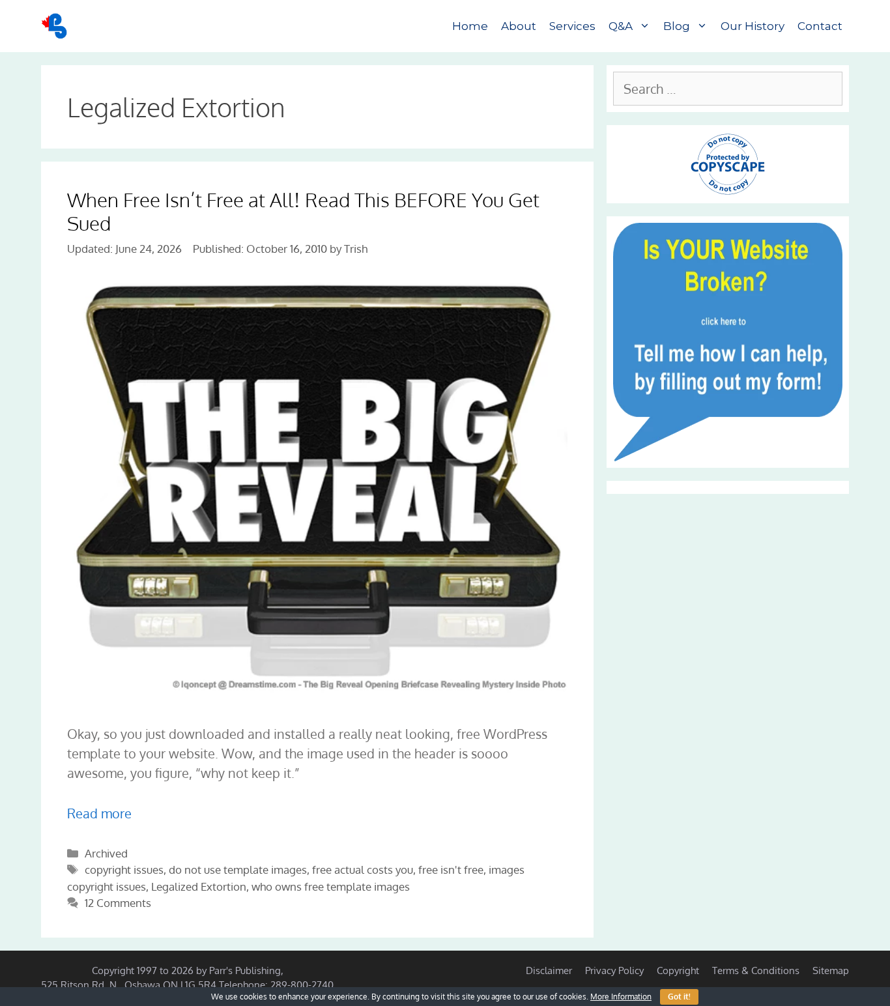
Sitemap (830, 970)
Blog (676, 26)
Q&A (621, 26)
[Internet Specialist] (57, 26)
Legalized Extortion (198, 886)
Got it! (679, 996)
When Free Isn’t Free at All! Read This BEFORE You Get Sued (303, 211)
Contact (819, 26)
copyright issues (124, 869)
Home (470, 26)
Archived (106, 853)
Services (572, 26)
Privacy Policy (614, 970)
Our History (752, 26)
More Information (621, 996)
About (518, 26)
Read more (99, 813)
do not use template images (238, 869)
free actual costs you (362, 869)
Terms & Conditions (755, 970)
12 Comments (118, 903)
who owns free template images (330, 886)
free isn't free (450, 869)
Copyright (678, 970)
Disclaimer (549, 970)
